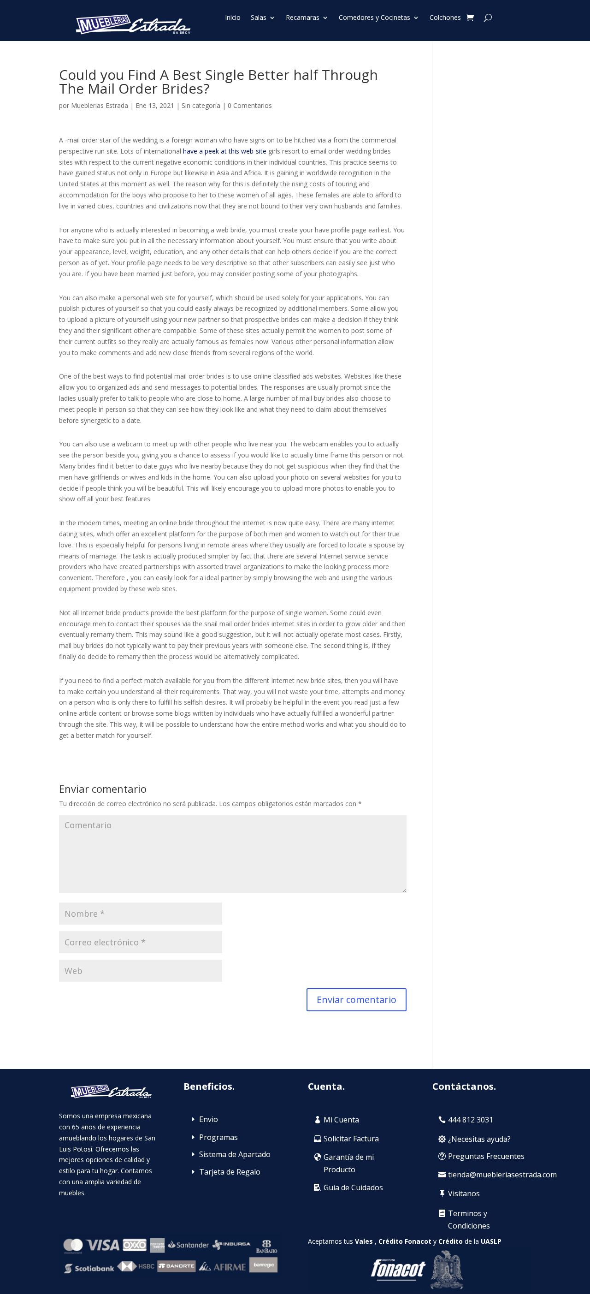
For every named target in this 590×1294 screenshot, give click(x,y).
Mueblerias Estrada (99, 105)
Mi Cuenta (341, 1120)
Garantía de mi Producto (349, 1163)
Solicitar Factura (351, 1139)
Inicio (233, 18)
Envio (208, 1119)
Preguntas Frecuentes (486, 1156)
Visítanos (464, 1193)
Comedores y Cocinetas (374, 18)
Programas (218, 1137)
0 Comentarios (250, 105)
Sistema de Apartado (235, 1154)
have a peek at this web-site (224, 151)
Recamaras (302, 18)
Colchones (445, 18)
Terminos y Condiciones (469, 1219)
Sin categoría (201, 105)
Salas (258, 18)
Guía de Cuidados (353, 1187)
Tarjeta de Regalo (229, 1172)
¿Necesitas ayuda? (479, 1139)
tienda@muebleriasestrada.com (502, 1174)
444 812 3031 (470, 1120)
